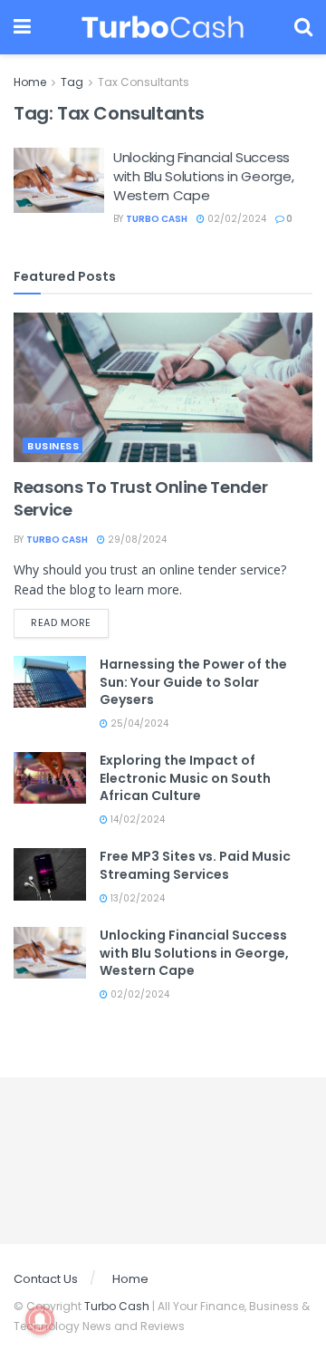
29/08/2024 (136, 539)
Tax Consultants (143, 82)
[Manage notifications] (39, 1320)
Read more (70, 622)
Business (53, 446)
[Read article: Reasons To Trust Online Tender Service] (163, 387)
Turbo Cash (156, 219)
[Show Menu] (22, 27)
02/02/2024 (235, 219)
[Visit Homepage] (163, 27)
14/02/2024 (136, 819)
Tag (72, 82)
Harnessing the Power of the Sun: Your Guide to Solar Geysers (193, 682)
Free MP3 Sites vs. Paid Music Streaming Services (195, 865)
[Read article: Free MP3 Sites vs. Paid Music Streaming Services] (50, 874)
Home (30, 82)
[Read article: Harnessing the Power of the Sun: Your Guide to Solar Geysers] (50, 682)
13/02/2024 (136, 898)
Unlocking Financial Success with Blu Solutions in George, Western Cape (203, 176)
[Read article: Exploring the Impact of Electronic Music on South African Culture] (50, 778)
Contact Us (46, 1279)
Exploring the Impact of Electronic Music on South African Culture (185, 778)
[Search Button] (303, 27)
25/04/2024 (138, 723)
